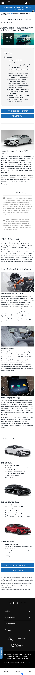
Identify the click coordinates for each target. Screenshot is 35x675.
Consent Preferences (1, 653)
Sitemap (18, 656)
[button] (33, 11)
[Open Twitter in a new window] (9, 603)
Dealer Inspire (28, 662)
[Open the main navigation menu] (2, 2)
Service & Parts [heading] (10, 624)
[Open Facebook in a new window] (13, 603)
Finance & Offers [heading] (10, 617)
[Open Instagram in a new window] (21, 603)
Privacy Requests (17, 654)
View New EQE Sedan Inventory (17, 111)
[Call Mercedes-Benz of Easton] (32, 3)
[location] (29, 3)
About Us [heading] (8, 630)
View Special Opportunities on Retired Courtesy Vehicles (17, 8)
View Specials (17, 116)
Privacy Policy (7, 654)
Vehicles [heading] (7, 611)
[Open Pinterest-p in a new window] (25, 603)
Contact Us (11, 656)
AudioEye (24, 656)
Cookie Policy (27, 654)
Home (11, 13)
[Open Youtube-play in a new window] (17, 603)
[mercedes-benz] (9, 2)
